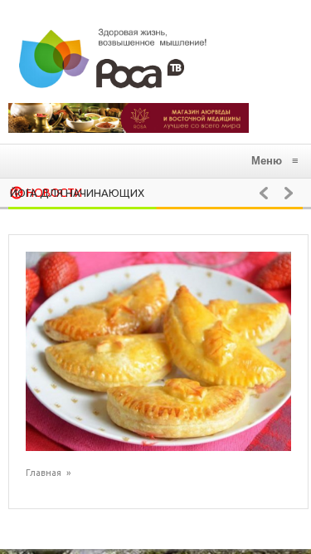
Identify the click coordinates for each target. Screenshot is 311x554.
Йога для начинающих (77, 193)
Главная (43, 473)
